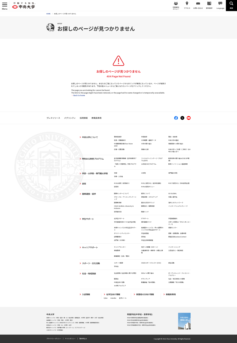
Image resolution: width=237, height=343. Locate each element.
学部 (115, 173)
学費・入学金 (118, 176)
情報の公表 (145, 149)
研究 (84, 183)
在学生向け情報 (113, 294)
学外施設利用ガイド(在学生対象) (125, 222)
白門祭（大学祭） (120, 240)
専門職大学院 (172, 173)
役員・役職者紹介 (120, 140)
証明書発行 (117, 237)
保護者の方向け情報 (145, 294)
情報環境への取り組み (175, 144)
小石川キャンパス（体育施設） (55, 330)
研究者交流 (117, 212)
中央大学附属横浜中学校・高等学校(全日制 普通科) (141, 325)
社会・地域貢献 (89, 273)
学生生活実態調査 (147, 240)
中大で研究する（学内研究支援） (179, 183)
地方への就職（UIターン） (150, 247)
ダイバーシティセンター (122, 233)
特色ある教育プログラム (93, 158)
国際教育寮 (117, 202)
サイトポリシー (70, 338)
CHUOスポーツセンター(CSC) (151, 263)
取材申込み (83, 338)
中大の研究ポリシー (148, 187)
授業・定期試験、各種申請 (177, 233)
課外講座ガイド (146, 222)
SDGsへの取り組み (147, 273)
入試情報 (86, 294)
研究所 (116, 187)
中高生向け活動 (119, 282)
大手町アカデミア (120, 286)
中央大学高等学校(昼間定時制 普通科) (137, 318)
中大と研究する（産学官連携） (151, 183)
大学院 (143, 173)
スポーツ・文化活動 (91, 263)
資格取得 (117, 250)
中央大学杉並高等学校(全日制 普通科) (137, 320)
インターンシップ (174, 247)
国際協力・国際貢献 (148, 206)
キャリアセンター (120, 247)
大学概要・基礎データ (148, 140)
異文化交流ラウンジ (148, 202)
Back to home (79, 95)
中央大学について (90, 137)
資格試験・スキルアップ (149, 197)
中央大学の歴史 (173, 140)
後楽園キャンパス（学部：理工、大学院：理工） (60, 320)
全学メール (123, 298)
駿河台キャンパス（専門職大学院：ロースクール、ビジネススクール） (66, 327)
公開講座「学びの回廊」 (176, 282)
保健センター (172, 227)
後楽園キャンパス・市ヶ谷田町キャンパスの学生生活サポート (152, 228)
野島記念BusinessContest (177, 237)
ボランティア (145, 279)
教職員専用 (171, 294)
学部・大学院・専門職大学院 (95, 173)
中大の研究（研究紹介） (122, 183)
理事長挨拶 (117, 137)
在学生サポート (119, 218)
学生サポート (88, 218)
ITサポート (145, 218)
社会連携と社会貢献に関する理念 (125, 273)
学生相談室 (145, 233)
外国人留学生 (172, 197)
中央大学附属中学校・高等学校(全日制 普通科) (140, 323)
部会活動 (171, 263)
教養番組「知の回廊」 (148, 282)
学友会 (116, 266)
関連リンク (145, 212)
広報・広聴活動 (119, 149)
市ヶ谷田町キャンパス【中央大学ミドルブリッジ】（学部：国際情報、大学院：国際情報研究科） (73, 323)
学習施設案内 (172, 218)
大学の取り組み (146, 144)
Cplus (106, 298)
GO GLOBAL (172, 193)
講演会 (116, 279)
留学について (145, 193)
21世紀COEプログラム (148, 164)
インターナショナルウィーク (178, 206)
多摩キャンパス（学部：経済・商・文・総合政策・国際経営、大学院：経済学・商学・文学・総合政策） (75, 318)
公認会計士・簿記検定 (175, 250)
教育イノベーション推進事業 (178, 164)
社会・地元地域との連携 (176, 279)
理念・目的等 (172, 137)
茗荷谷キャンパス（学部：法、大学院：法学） (59, 325)
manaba (113, 298)
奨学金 (143, 237)
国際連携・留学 (89, 193)
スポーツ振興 (118, 263)
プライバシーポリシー (53, 338)
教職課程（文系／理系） (122, 256)
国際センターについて (121, 193)
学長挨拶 (144, 137)
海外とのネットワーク (175, 202)
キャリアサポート (90, 247)
